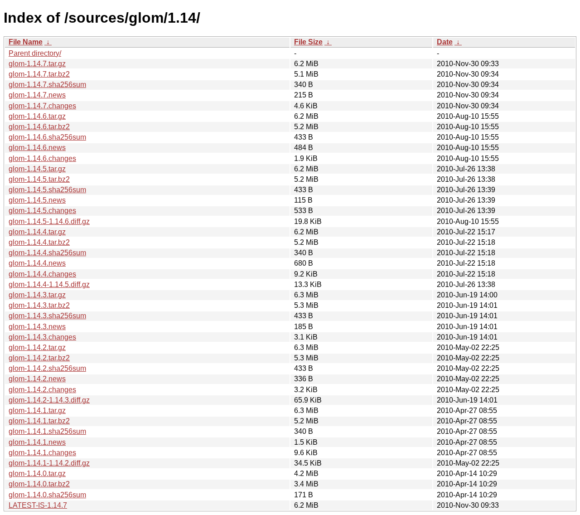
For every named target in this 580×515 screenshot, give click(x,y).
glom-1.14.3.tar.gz (37, 295)
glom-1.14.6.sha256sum (47, 137)
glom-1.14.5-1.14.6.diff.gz (49, 221)
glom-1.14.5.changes (42, 210)
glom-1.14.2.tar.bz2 (39, 358)
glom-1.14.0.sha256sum (47, 495)
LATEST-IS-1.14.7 (38, 505)
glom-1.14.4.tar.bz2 (39, 242)
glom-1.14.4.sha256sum (47, 253)
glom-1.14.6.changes (42, 158)
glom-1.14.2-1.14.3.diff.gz (49, 400)
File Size (308, 42)
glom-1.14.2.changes (42, 390)
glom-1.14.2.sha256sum (47, 368)
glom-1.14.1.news (37, 442)
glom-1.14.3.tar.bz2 (39, 305)
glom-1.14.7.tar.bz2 (39, 74)
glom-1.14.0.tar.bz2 (39, 484)
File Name (26, 42)
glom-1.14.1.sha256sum (47, 431)
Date (445, 42)
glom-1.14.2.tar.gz (37, 347)
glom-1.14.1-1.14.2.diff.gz (49, 463)
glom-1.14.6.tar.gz (37, 116)
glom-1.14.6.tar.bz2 (39, 127)
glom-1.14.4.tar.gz (37, 232)
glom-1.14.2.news (37, 379)
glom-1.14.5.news (37, 200)
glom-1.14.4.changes (42, 274)
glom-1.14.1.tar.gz (37, 410)
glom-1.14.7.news (37, 95)
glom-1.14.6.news (37, 147)
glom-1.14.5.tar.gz (37, 169)
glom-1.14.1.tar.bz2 (39, 421)
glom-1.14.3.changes (42, 337)
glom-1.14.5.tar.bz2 (39, 179)
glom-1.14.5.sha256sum (47, 190)
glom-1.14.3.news (37, 326)
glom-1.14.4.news (37, 263)
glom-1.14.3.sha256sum (47, 316)
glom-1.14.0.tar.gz (37, 473)
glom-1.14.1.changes (42, 453)
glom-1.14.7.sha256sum (47, 84)
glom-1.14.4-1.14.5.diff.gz (49, 284)
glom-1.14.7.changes (42, 106)
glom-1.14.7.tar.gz (37, 64)
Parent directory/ (35, 53)
